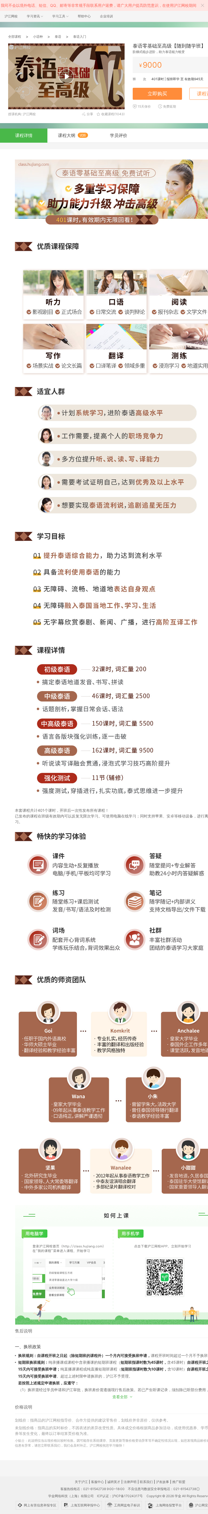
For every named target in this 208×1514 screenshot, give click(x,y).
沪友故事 (162, 1482)
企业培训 (106, 16)
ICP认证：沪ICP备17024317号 (120, 1496)
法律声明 (129, 1482)
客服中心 (97, 1482)
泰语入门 (79, 37)
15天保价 (144, 106)
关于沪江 (81, 1482)
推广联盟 (178, 1482)
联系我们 (146, 1482)
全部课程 (14, 37)
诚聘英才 (113, 1482)
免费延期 (169, 106)
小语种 (38, 37)
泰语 (58, 37)
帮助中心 (84, 16)
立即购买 (157, 93)
